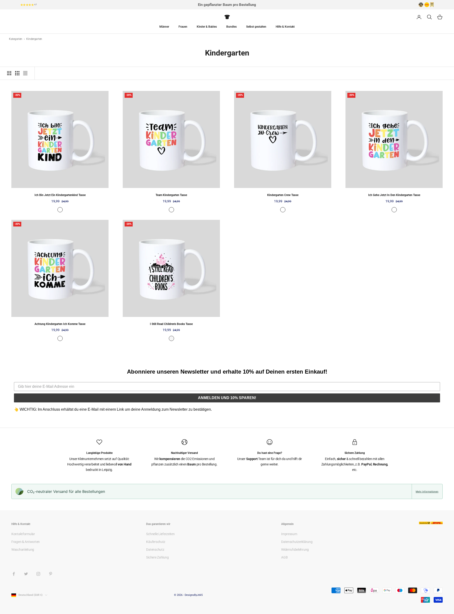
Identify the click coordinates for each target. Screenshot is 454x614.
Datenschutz (155, 549)
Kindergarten (34, 39)
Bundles (231, 26)
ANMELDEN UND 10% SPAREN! (227, 398)
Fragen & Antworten (25, 542)
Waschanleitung (22, 549)
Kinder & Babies (207, 26)
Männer (164, 26)
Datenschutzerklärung (296, 542)
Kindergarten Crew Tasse (282, 195)
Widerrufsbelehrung (295, 549)
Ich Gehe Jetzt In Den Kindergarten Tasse (394, 195)
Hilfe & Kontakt (285, 26)
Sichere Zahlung (157, 557)
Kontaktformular (23, 534)
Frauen (183, 26)
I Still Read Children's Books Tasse (171, 324)
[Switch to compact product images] (25, 73)
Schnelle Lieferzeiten (160, 534)
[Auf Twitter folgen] (26, 573)
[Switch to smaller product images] (17, 73)
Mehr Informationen (427, 491)
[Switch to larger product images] (9, 73)
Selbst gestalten (256, 26)
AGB (284, 557)
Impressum (289, 534)
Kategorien (16, 39)
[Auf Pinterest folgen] (50, 573)
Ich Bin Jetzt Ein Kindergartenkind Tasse (60, 195)
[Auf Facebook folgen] (13, 573)
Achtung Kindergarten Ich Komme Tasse (60, 324)
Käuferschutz (155, 542)
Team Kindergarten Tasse (171, 195)
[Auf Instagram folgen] (38, 573)
